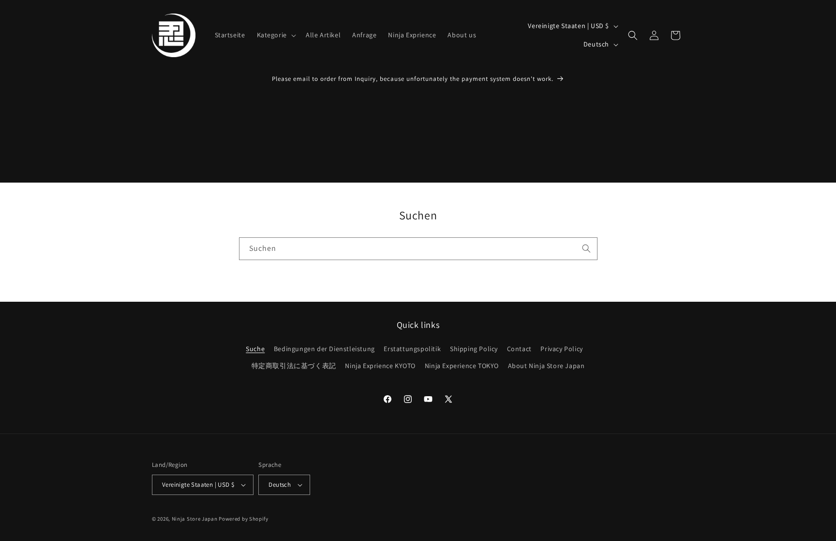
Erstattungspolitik (412, 348)
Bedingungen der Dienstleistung (324, 348)
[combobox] (418, 249)
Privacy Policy (561, 348)
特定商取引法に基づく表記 (294, 365)
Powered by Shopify (244, 518)
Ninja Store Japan (195, 518)
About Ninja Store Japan (546, 365)
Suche (255, 348)
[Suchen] (586, 248)
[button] (275, 35)
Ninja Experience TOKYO (462, 365)
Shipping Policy (474, 348)
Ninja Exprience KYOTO (380, 365)
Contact (519, 348)
